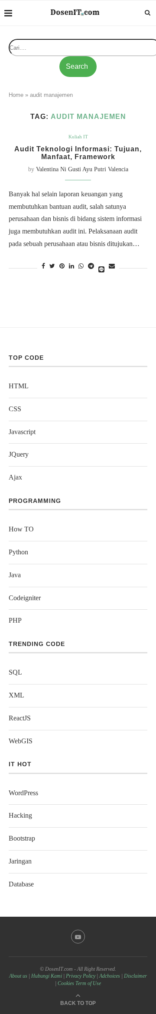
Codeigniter (25, 597)
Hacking (20, 815)
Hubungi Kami (46, 976)
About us (18, 976)
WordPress (23, 792)
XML (16, 695)
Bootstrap (22, 838)
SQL (15, 672)
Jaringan (20, 861)
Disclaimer (135, 976)
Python (18, 552)
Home (16, 95)
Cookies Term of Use (79, 983)
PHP (15, 620)
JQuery (19, 454)
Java (15, 575)
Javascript (22, 431)
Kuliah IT (78, 136)
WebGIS (20, 741)
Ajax (15, 477)
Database (21, 884)
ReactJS (20, 718)
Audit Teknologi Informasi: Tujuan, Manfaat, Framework (78, 152)
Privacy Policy (80, 976)
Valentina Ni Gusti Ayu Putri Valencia (82, 169)
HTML (19, 386)
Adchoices (109, 976)
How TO (21, 529)
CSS (15, 409)
